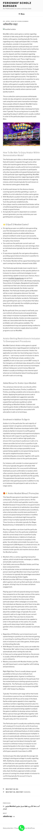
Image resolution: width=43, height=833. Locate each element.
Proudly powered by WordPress (25, 828)
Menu (22, 14)
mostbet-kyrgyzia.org (16, 278)
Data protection (8, 828)
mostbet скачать (23, 792)
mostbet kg (10, 792)
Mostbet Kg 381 (12, 789)
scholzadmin (22, 21)
